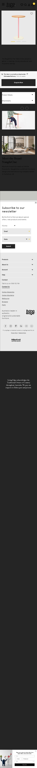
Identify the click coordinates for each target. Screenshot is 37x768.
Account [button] (5, 270)
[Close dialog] (35, 751)
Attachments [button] (6, 101)
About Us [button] (5, 265)
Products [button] (5, 259)
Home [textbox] (4, 225)
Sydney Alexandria (8, 292)
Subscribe (24, 764)
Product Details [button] (7, 95)
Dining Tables (12, 48)
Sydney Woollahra (8, 295)
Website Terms (22, 333)
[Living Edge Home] (11, 5)
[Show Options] (33, 761)
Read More (7, 178)
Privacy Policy (14, 333)
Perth (4, 305)
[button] (13, 42)
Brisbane (5, 302)
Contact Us (6, 287)
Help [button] (3, 275)
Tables (4, 48)
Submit (8, 246)
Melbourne (5, 298)
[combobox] (9, 225)
